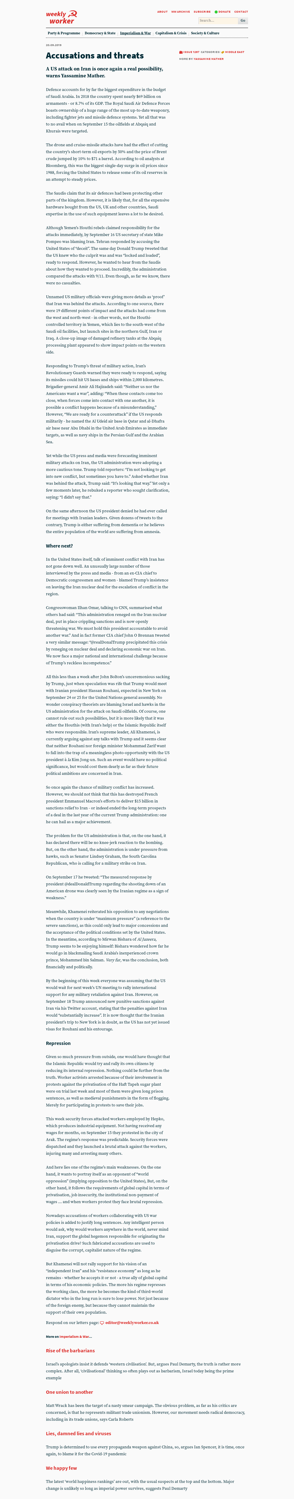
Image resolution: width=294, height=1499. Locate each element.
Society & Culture (205, 33)
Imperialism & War (135, 33)
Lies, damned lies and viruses (78, 1433)
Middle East (234, 52)
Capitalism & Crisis (171, 33)
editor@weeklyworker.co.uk (132, 1322)
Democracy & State (100, 33)
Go (243, 20)
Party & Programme (64, 33)
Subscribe (202, 11)
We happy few (61, 1468)
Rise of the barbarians (70, 1350)
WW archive (180, 11)
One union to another (69, 1392)
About (162, 11)
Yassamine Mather (209, 58)
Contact (241, 11)
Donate (224, 11)
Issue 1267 (191, 52)
